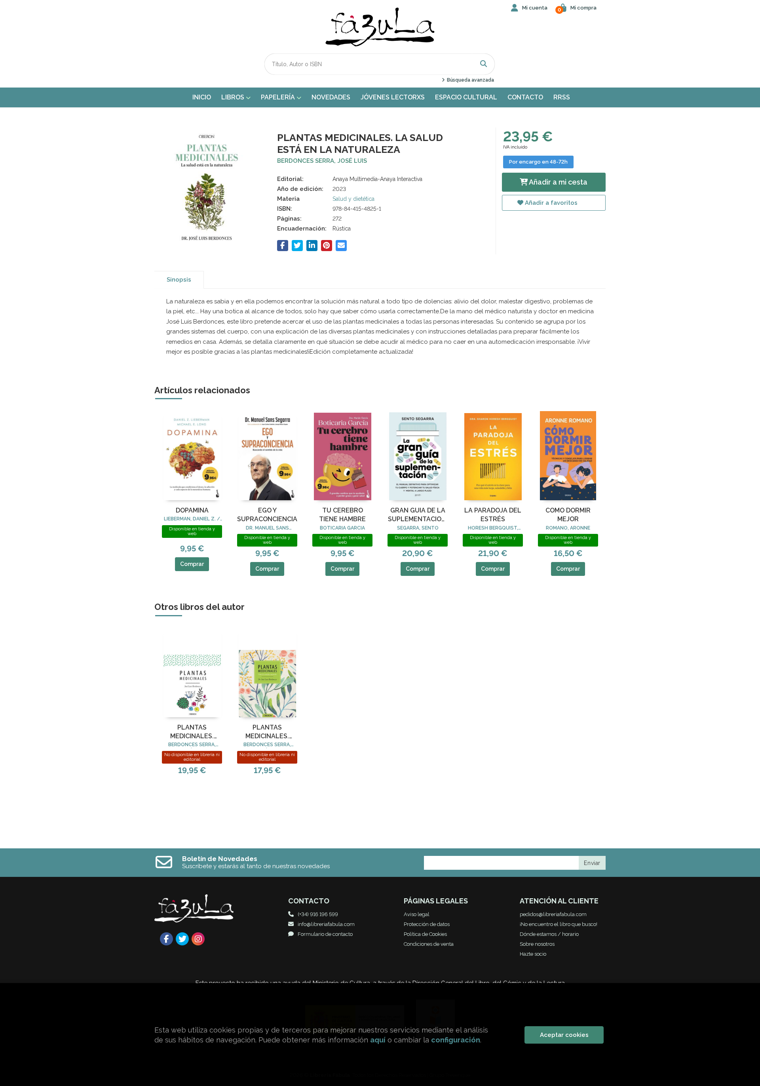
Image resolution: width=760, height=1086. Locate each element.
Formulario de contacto (325, 934)
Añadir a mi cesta (557, 182)
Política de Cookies (425, 934)
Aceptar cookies (564, 1034)
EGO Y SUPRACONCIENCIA (267, 515)
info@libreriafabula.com (326, 924)
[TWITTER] (182, 938)
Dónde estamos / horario (549, 934)
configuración (455, 1040)
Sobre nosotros (537, 944)
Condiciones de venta (429, 944)
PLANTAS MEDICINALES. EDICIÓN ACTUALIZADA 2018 (192, 732)
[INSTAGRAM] (198, 938)
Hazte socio (533, 954)
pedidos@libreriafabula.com (553, 914)
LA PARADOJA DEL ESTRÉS (492, 515)
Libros (233, 97)
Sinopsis (179, 279)
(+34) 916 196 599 (318, 914)
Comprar (192, 564)
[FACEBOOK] (166, 938)
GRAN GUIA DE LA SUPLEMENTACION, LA (418, 515)
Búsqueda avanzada (470, 80)
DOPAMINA (192, 510)
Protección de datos (427, 924)
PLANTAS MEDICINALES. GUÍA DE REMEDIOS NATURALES (267, 732)
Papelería (278, 97)
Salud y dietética (353, 199)
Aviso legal (416, 914)
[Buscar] (483, 64)
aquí (378, 1040)
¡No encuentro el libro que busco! (558, 924)
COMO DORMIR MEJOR (568, 515)
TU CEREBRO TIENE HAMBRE (342, 515)
